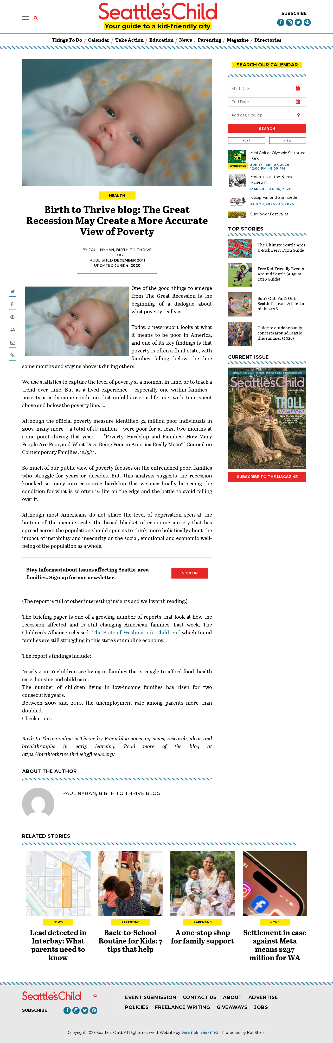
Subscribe (293, 13)
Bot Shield (256, 1032)
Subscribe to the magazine (267, 476)
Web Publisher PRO (199, 1032)
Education (161, 39)
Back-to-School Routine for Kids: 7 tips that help (130, 940)
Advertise (263, 997)
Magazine (238, 39)
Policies (137, 1007)
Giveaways (232, 1007)
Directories (267, 39)
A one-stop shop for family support (202, 936)
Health (117, 195)
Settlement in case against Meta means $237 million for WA (274, 945)
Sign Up (190, 573)
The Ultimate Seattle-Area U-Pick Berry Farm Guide (281, 247)
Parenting (209, 39)
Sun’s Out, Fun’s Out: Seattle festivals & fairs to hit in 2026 (281, 303)
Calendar (99, 39)
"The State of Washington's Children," (135, 632)
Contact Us (199, 997)
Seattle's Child (109, 1032)
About (232, 997)
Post (247, 140)
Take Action (129, 39)
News (185, 39)
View (287, 140)
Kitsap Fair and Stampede (273, 197)
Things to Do (67, 39)
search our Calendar (267, 65)
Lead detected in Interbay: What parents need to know (58, 945)
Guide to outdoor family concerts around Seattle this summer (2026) (280, 333)
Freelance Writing (182, 1007)
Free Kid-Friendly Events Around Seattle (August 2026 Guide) (281, 273)
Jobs (261, 1007)
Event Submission (150, 997)
